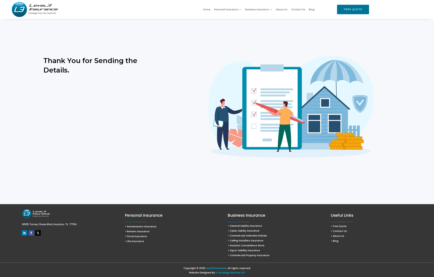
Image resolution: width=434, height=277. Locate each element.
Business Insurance (257, 9)
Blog (311, 9)
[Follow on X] (38, 233)
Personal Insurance (226, 9)
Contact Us (298, 9)
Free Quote (353, 9)
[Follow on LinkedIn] (24, 233)
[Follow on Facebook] (31, 233)
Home (206, 9)
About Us (281, 9)
